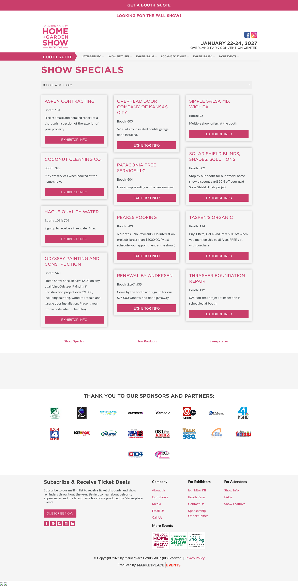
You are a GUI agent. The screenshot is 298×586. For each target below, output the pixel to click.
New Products (146, 341)
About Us (159, 490)
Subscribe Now (60, 513)
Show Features (118, 56)
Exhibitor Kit (197, 490)
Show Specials (74, 341)
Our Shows (160, 497)
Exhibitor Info (202, 56)
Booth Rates (197, 497)
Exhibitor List (145, 56)
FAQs (228, 497)
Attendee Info (91, 56)
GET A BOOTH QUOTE (149, 5)
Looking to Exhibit (173, 56)
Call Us (157, 517)
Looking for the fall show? (149, 16)
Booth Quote (58, 57)
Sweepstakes (219, 341)
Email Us (158, 510)
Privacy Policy (194, 558)
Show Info (231, 490)
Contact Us (196, 504)
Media (156, 504)
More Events (227, 56)
